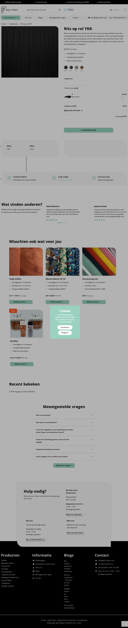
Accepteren (65, 327)
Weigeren (64, 333)
